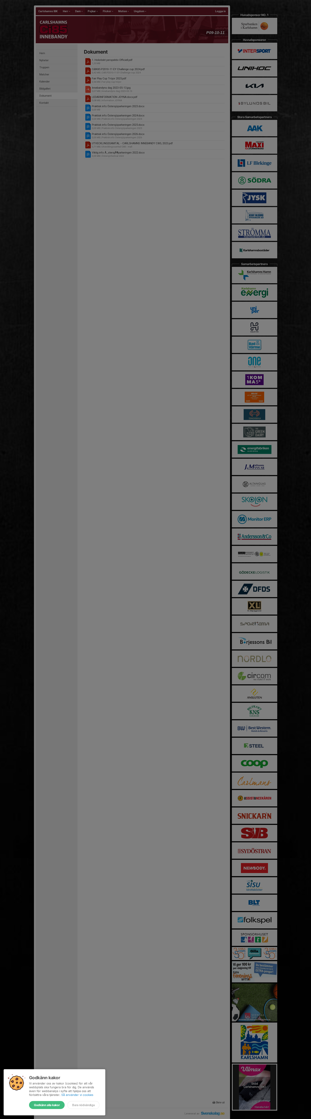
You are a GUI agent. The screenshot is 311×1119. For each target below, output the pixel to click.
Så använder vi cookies (77, 1095)
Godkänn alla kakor (47, 1105)
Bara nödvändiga (83, 1105)
